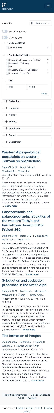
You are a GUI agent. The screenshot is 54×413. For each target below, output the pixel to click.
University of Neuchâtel (19, 73)
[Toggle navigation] (48, 6)
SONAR (19, 408)
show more (11, 205)
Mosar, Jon (23, 171)
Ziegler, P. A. (22, 239)
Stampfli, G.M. (9, 341)
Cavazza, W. (41, 235)
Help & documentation (15, 394)
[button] (15, 43)
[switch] (5, 31)
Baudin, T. (23, 294)
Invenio (29, 408)
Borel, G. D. (26, 235)
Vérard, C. (40, 341)
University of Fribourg (19, 63)
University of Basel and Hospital (23, 70)
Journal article (15, 47)
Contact (32, 398)
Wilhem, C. (7, 345)
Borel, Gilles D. (28, 167)
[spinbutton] (16, 87)
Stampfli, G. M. (9, 167)
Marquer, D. (41, 291)
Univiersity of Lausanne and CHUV (24, 60)
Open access (15, 38)
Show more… (37, 294)
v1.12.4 (38, 408)
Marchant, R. (8, 171)
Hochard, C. (26, 341)
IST (10, 66)
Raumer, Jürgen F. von (27, 345)
